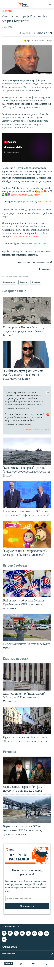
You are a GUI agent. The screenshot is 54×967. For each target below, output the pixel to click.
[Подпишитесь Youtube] (22, 933)
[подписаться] (4, 939)
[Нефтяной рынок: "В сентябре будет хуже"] (27, 627)
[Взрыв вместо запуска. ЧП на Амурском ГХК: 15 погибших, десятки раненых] (27, 809)
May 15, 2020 (44, 202)
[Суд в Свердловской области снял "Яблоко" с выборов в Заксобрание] (27, 720)
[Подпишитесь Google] (4, 933)
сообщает (17, 87)
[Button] (24, 33)
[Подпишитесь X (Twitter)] (16, 933)
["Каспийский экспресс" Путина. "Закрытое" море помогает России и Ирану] (27, 451)
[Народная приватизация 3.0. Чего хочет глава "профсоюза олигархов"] (27, 494)
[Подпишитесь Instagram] (34, 933)
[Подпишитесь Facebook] (10, 933)
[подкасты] (21, 963)
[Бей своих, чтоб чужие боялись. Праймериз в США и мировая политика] (27, 583)
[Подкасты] (46, 933)
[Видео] (33, 963)
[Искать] (46, 963)
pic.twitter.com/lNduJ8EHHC (24, 237)
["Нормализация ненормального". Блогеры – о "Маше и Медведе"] (27, 534)
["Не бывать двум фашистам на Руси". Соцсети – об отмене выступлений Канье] (27, 354)
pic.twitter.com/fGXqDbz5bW (25, 195)
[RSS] (40, 933)
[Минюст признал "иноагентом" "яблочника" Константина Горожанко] (27, 677)
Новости (7, 11)
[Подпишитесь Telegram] (28, 933)
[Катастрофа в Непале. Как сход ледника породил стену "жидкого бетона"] (27, 310)
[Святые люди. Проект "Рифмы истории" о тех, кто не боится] (27, 770)
